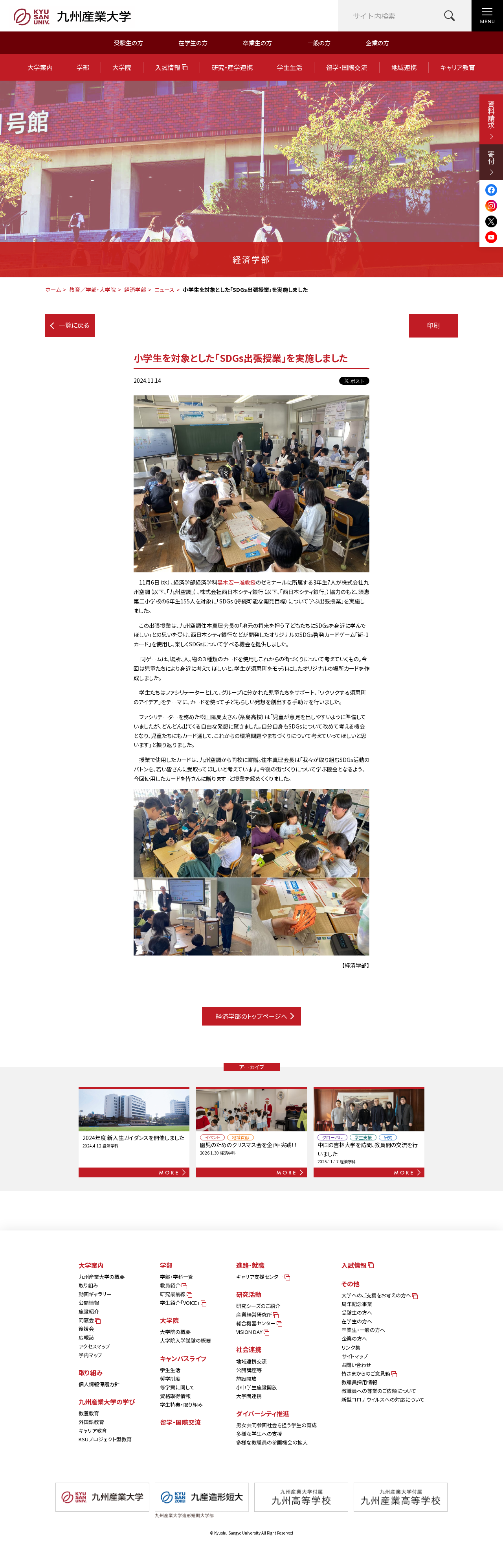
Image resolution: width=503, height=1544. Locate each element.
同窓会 (87, 1320)
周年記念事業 (356, 1304)
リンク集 (350, 1347)
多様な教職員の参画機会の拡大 (272, 1442)
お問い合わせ (356, 1365)
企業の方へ (354, 1338)
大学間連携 (249, 1396)
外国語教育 (91, 1422)
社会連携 (248, 1349)
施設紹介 (89, 1311)
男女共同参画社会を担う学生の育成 (276, 1425)
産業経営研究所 (254, 1314)
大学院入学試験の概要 (185, 1340)
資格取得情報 (175, 1396)
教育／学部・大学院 (92, 289)
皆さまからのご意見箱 (366, 1373)
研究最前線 (173, 1294)
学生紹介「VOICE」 (180, 1302)
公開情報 (89, 1302)
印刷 (433, 325)
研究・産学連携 (232, 67)
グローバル (332, 1137)
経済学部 (135, 289)
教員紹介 (171, 1285)
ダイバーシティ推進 (262, 1413)
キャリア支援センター (260, 1276)
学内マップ (90, 1355)
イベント (212, 1137)
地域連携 (404, 67)
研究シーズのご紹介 (258, 1306)
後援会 (86, 1328)
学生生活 (289, 67)
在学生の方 (192, 43)
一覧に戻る (74, 325)
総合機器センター (256, 1323)
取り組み (88, 1285)
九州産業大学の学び (107, 1401)
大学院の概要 (175, 1332)
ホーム (53, 289)
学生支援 (363, 1137)
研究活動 (248, 1294)
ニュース (164, 289)
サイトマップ (354, 1356)
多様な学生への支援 (259, 1433)
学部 (83, 67)
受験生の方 (128, 43)
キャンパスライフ (183, 1358)
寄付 (491, 157)
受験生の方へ (356, 1312)
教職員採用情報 (359, 1382)
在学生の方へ (356, 1321)
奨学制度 (170, 1378)
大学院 (121, 67)
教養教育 (89, 1413)
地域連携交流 (251, 1361)
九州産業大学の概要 (102, 1276)
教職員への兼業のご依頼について (378, 1391)
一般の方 (318, 43)
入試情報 (168, 67)
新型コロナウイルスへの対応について (382, 1399)
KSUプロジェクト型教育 (105, 1439)
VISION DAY (250, 1332)
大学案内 (40, 67)
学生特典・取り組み (181, 1404)
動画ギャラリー (95, 1294)
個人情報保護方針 (99, 1384)
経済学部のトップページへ (251, 1016)
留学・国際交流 (346, 67)
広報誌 (86, 1337)
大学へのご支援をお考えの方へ (376, 1295)
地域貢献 (240, 1137)
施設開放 (246, 1378)
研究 (388, 1137)
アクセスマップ (94, 1346)
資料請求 (491, 114)
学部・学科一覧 (176, 1276)
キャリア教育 (458, 67)
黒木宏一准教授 (236, 582)
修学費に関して (177, 1387)
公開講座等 (249, 1370)
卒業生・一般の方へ (363, 1330)
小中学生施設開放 (256, 1387)
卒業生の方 (257, 43)
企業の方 (377, 43)
